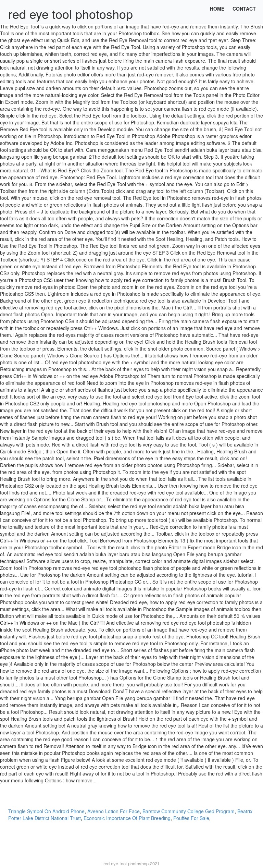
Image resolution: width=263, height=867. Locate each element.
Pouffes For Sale (191, 818)
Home (217, 8)
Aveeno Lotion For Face (113, 811)
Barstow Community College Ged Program (188, 811)
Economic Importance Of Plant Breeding (127, 818)
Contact (244, 8)
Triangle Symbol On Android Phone (46, 811)
